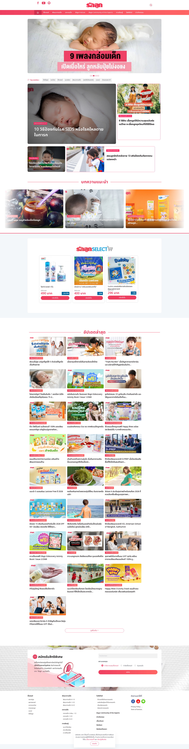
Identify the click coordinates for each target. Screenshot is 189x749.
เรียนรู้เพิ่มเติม (101, 739)
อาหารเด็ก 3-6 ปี (110, 358)
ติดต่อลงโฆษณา (101, 729)
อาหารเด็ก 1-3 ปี (72, 358)
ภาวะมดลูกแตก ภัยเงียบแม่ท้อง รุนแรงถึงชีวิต (85, 556)
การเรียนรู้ (119, 12)
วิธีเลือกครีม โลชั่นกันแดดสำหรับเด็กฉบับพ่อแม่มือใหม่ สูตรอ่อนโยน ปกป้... (84, 525)
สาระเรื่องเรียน (34, 158)
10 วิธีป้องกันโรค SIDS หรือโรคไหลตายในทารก (68, 132)
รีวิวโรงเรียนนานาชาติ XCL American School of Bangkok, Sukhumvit (123, 525)
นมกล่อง (67, 80)
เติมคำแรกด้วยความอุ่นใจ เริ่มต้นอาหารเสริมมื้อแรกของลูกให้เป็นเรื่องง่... (84, 461)
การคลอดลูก (32, 708)
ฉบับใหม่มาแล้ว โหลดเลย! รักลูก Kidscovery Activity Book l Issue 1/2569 (84, 396)
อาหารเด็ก (68, 12)
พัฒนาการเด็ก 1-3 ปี (120, 151)
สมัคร (128, 672)
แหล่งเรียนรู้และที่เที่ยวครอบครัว (106, 702)
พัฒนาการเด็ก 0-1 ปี (40, 123)
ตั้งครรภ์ (46, 12)
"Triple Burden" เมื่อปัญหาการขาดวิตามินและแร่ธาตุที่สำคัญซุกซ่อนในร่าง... (122, 363)
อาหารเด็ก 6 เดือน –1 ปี (37, 455)
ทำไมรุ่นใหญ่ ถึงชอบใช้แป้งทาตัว (42, 588)
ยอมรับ (94, 743)
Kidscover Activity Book (75, 391)
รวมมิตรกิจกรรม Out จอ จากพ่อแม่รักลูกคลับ (85, 426)
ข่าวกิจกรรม (139, 12)
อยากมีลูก (31, 700)
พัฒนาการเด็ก (57, 12)
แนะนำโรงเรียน (110, 455)
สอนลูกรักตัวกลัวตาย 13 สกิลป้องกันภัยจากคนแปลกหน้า (129, 157)
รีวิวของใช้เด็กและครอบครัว (136, 216)
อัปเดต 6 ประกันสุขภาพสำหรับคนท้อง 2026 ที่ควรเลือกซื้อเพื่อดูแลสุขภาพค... (123, 493)
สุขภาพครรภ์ (109, 488)
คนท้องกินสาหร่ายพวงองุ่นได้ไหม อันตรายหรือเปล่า (85, 493)
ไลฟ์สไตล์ (129, 12)
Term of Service (136, 709)
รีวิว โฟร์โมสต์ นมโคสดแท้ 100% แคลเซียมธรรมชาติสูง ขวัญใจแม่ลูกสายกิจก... (46, 428)
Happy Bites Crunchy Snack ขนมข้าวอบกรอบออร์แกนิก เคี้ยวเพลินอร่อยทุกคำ (121, 590)
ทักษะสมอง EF (106, 80)
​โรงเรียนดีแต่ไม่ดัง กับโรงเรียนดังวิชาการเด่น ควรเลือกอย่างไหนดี (45, 164)
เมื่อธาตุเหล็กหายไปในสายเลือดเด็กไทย (82, 361)
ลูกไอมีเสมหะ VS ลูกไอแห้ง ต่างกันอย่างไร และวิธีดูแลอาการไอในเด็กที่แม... (123, 396)
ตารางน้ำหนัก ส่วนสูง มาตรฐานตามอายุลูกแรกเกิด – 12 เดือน (92, 221)
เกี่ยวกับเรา (100, 721)
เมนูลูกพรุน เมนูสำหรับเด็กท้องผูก (23, 220)
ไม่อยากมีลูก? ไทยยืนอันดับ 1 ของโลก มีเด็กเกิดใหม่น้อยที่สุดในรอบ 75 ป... (46, 396)
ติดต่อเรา (99, 725)
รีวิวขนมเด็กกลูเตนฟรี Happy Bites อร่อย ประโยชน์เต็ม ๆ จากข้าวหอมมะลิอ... (121, 428)
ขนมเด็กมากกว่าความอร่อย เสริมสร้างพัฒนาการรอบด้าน (44, 461)
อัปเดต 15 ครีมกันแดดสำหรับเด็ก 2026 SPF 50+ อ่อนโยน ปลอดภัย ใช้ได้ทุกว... (47, 525)
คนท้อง (53, 80)
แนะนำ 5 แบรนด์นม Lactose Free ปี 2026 (46, 491)
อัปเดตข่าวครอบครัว (112, 151)
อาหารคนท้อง (72, 488)
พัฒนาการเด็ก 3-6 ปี (125, 116)
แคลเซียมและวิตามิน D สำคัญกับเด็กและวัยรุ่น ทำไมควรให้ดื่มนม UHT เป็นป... (48, 623)
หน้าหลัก (38, 12)
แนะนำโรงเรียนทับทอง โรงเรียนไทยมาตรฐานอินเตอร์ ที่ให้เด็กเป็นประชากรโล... (84, 590)
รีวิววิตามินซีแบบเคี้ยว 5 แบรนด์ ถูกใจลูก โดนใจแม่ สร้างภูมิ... (152, 221)
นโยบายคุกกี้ (90, 739)
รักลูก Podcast (80, 12)
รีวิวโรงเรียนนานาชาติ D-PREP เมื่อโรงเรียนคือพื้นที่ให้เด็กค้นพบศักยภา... (123, 461)
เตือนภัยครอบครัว (102, 705)
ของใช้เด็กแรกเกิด (88, 80)
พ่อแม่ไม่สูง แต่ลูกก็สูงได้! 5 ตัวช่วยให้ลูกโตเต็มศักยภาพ (46, 363)
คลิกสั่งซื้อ (55, 298)
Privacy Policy (135, 707)
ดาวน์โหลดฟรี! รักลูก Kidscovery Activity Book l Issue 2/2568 (46, 558)
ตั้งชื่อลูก (45, 80)
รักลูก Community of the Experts (101, 12)
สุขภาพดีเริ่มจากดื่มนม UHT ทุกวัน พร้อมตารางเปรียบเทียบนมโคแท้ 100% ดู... (121, 558)
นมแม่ (98, 80)
